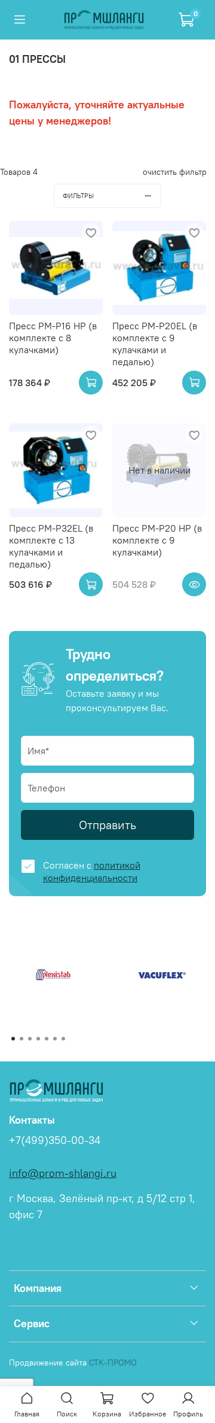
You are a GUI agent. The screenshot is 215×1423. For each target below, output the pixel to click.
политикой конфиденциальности (91, 871)
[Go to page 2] (21, 1038)
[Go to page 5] (46, 1038)
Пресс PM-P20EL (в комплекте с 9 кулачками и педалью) (154, 344)
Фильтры (78, 196)
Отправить (107, 824)
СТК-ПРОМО (113, 1362)
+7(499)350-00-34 (54, 1140)
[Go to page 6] (55, 1038)
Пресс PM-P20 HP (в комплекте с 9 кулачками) (157, 540)
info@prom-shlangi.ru (62, 1173)
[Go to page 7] (63, 1038)
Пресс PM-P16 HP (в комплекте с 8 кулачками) (53, 338)
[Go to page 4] (38, 1038)
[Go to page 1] (13, 1038)
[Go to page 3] (30, 1038)
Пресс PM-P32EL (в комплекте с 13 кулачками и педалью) (51, 546)
